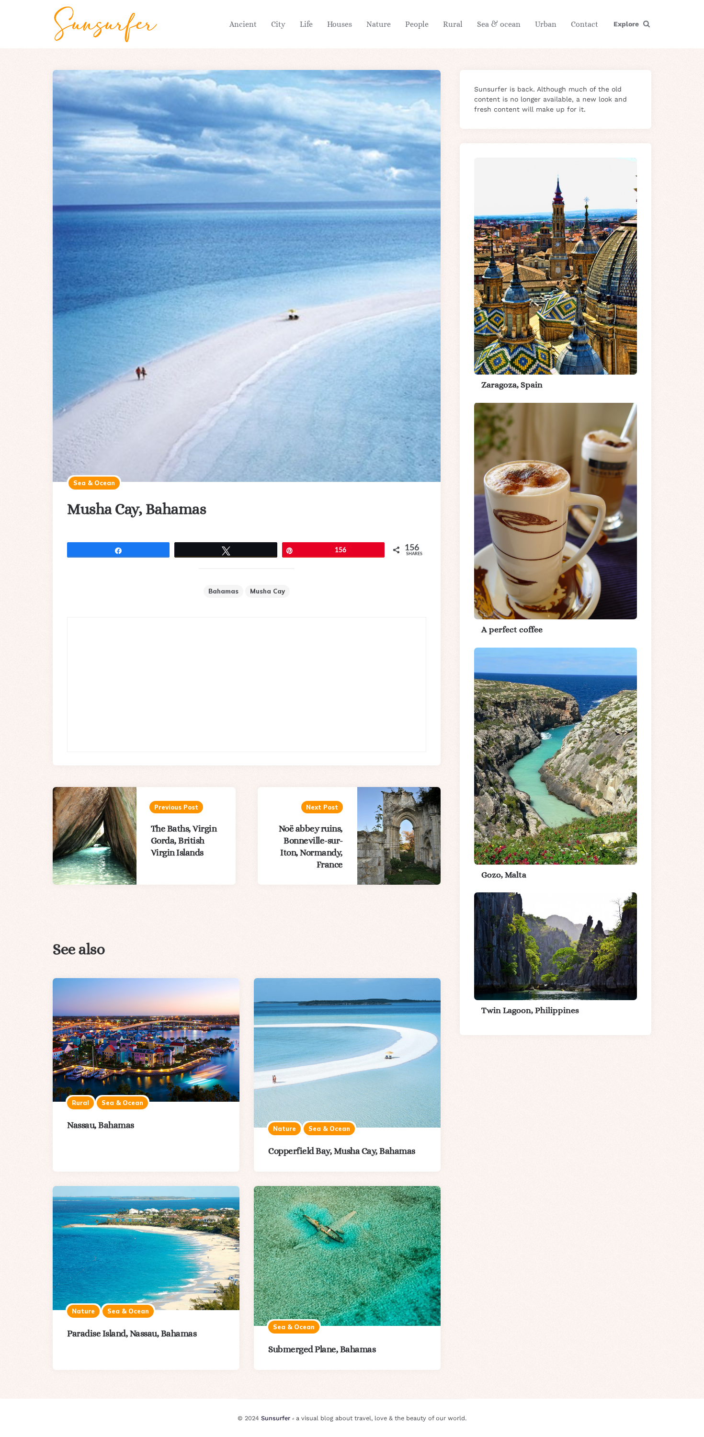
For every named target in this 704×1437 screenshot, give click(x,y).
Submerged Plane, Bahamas (321, 1349)
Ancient (243, 24)
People (417, 24)
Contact (584, 24)
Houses (339, 24)
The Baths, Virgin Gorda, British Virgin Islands (184, 840)
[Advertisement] (247, 684)
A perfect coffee (512, 629)
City (278, 24)
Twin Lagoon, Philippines (530, 1010)
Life (306, 24)
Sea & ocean (499, 24)
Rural (453, 24)
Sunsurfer (275, 1418)
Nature (378, 24)
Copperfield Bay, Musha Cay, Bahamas (341, 1151)
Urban (545, 24)
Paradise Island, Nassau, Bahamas (131, 1333)
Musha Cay (267, 591)
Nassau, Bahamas (100, 1125)
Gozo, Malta (503, 874)
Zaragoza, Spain (512, 384)
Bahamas (223, 591)
